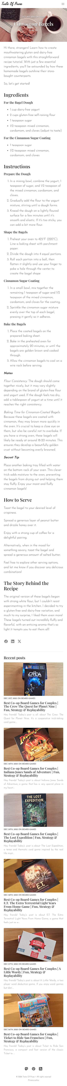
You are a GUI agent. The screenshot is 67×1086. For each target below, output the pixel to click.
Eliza (35, 30)
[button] (63, 4)
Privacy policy (33, 1080)
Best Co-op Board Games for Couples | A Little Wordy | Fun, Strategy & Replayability (32, 972)
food (42, 17)
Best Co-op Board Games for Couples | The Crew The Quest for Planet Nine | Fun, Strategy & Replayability (31, 706)
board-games (28, 698)
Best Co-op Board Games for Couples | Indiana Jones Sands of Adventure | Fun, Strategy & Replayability (32, 771)
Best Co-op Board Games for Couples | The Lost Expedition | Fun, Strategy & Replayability (31, 837)
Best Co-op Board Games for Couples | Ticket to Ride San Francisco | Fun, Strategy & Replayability (31, 1037)
